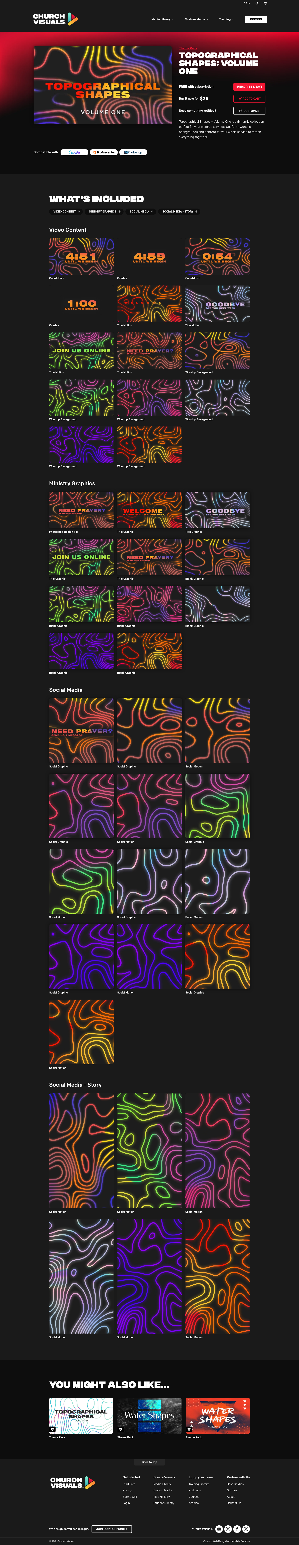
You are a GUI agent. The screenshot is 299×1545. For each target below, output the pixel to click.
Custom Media (195, 19)
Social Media (139, 211)
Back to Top (149, 1462)
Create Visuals (164, 1477)
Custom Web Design (214, 1541)
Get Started (131, 1477)
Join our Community (111, 1529)
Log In (246, 3)
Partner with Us (238, 1477)
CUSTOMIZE (252, 111)
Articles (194, 1503)
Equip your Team (201, 1477)
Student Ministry (163, 1503)
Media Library (161, 19)
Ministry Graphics (102, 211)
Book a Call (130, 1496)
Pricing (256, 19)
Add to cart (252, 98)
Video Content (64, 211)
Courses (194, 1496)
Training (225, 19)
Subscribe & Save (249, 86)
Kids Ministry (161, 1496)
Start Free (129, 1484)
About (231, 1496)
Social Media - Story (177, 211)
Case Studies (235, 1484)
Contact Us (234, 1503)
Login (126, 1503)
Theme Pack (188, 48)
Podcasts (195, 1490)
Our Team (233, 1490)
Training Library (199, 1484)
